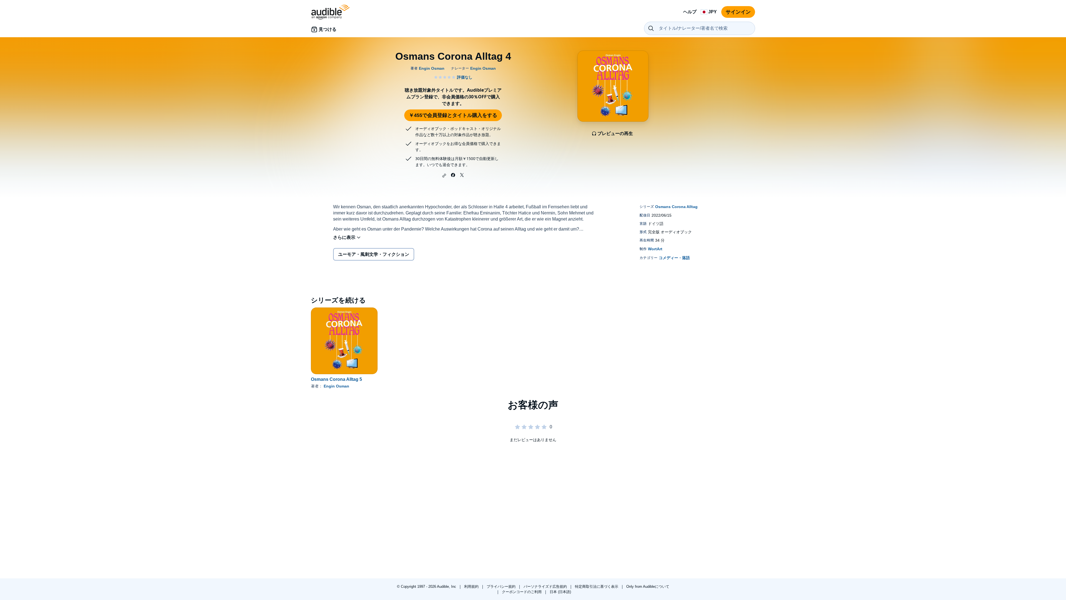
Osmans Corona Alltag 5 (336, 379)
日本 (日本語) (560, 592)
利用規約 (472, 586)
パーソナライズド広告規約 (546, 586)
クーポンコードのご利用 (522, 592)
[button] (444, 175)
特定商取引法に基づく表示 (597, 586)
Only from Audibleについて (647, 586)
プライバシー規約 (502, 586)
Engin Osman (336, 386)
